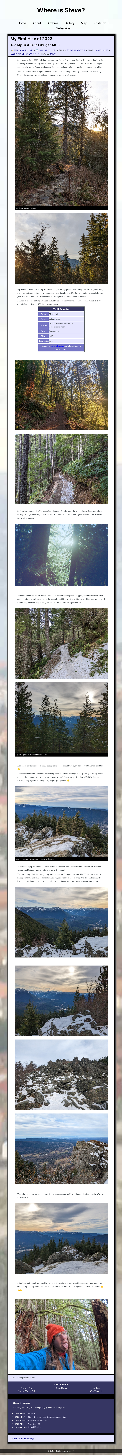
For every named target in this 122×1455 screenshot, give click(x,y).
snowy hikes (101, 50)
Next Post (96, 1388)
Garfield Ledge (34, 1427)
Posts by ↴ (101, 23)
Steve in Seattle (76, 50)
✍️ (22, 50)
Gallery (69, 23)
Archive (53, 23)
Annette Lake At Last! (37, 1420)
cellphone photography (24, 54)
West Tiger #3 (96, 1391)
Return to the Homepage (22, 1438)
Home (22, 23)
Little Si (31, 1413)
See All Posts (61, 1388)
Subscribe (63, 28)
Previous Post (26, 1388)
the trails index (57, 345)
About (37, 23)
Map (84, 23)
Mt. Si (53, 54)
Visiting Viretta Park (26, 1391)
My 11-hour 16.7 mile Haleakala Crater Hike (47, 1416)
